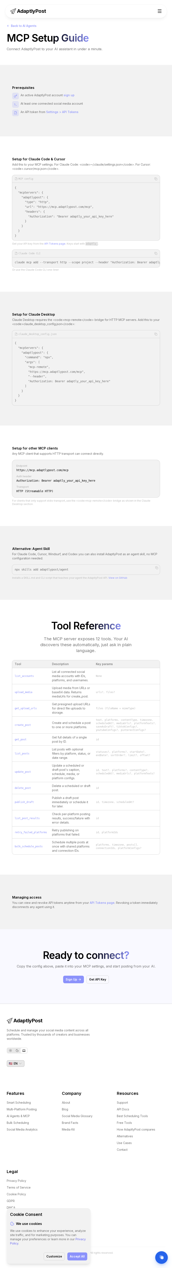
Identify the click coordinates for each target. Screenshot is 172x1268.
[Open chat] (161, 1257)
